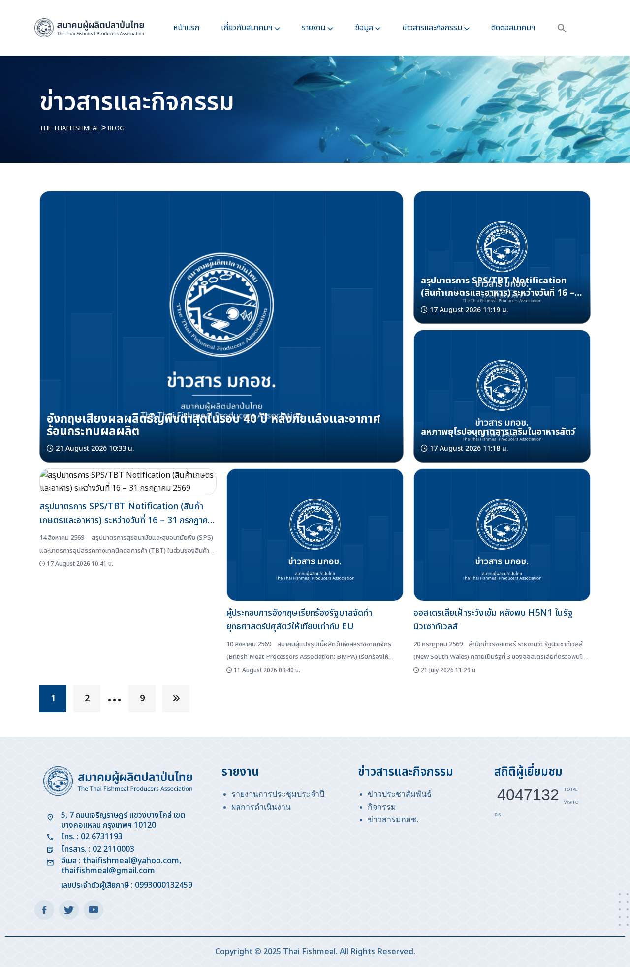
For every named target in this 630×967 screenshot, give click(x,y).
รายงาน (314, 27)
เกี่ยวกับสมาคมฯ (247, 27)
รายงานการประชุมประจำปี (277, 794)
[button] (562, 28)
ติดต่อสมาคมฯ (513, 27)
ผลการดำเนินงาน (261, 807)
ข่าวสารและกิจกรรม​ (432, 27)
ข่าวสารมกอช (392, 819)
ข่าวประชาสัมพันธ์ (400, 794)
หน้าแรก (186, 27)
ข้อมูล (364, 27)
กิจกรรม (382, 807)
